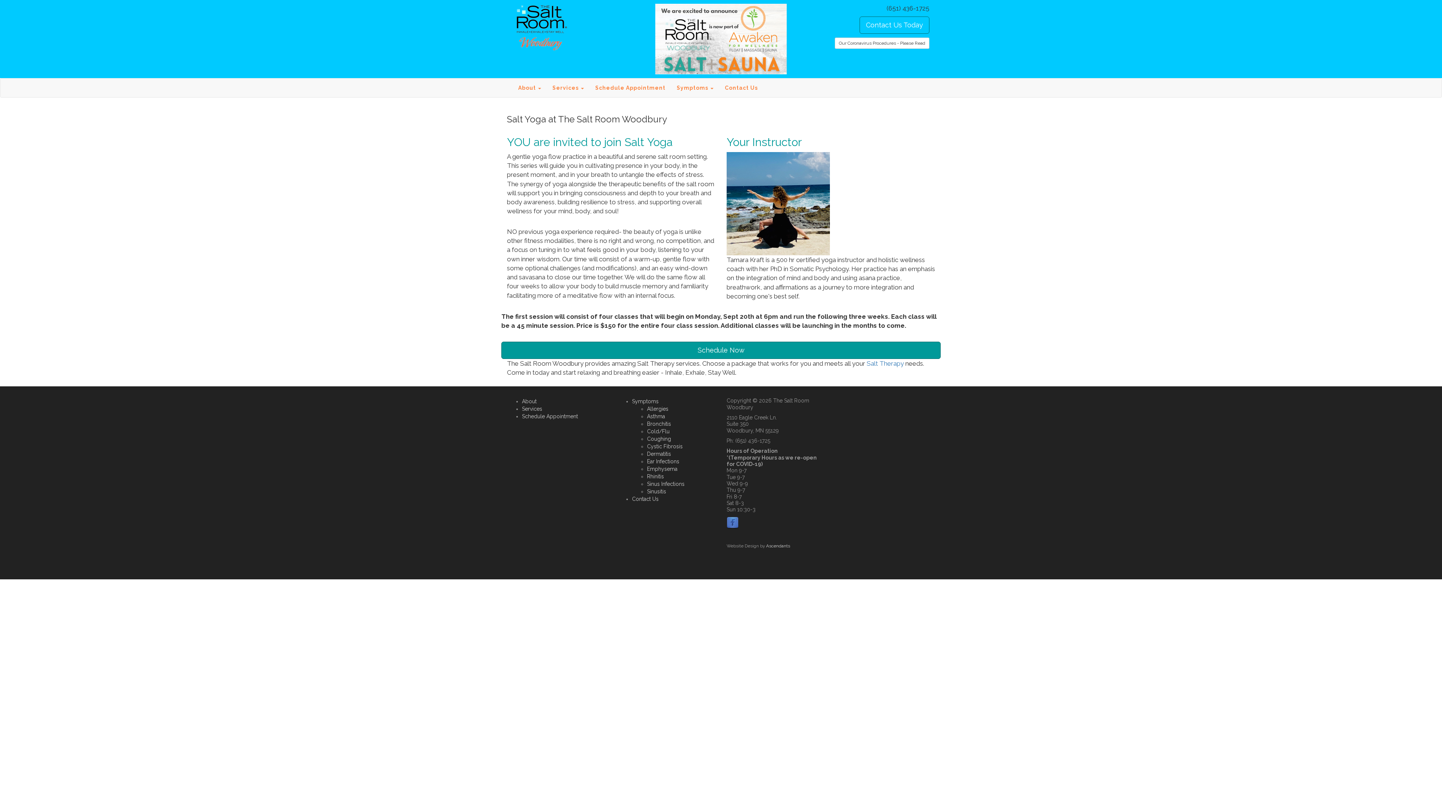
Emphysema (662, 469)
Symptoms (645, 401)
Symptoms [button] (693, 88)
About (529, 401)
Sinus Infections (666, 484)
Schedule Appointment (630, 88)
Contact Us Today (894, 25)
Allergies (657, 409)
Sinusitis (656, 491)
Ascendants (778, 546)
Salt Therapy (886, 363)
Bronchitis (659, 424)
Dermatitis (659, 454)
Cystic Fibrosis (665, 446)
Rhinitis (655, 476)
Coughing (659, 439)
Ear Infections (663, 461)
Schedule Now (721, 350)
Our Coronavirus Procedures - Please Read (882, 43)
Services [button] (566, 88)
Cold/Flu (658, 431)
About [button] (527, 88)
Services (532, 409)
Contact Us (741, 88)
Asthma (656, 416)
